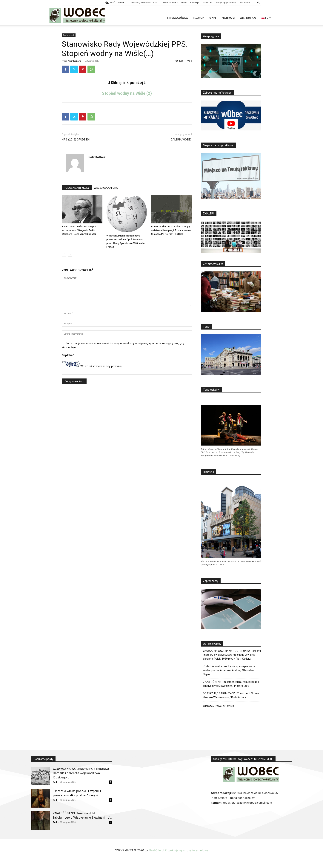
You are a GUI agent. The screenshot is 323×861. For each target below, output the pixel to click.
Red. (55, 781)
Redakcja (194, 2)
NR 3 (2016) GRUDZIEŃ (76, 139)
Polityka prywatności (226, 2)
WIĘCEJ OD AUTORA (106, 187)
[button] (258, 2)
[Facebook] (65, 69)
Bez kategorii (68, 35)
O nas (184, 2)
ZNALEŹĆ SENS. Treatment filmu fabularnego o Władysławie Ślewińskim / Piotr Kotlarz (231, 683)
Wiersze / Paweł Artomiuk (218, 705)
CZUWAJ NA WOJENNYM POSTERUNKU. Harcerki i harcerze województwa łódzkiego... (81, 773)
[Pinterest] (82, 69)
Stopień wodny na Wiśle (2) (127, 93)
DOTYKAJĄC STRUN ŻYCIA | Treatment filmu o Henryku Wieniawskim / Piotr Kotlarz (231, 695)
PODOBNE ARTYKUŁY (76, 187)
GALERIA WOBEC (181, 139)
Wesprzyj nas (248, 17)
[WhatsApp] (91, 69)
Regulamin (244, 2)
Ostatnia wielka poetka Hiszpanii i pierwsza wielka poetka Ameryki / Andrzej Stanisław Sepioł (229, 670)
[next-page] (70, 254)
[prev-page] (64, 254)
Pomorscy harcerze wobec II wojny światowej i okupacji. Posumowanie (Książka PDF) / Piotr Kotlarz (171, 230)
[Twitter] (74, 69)
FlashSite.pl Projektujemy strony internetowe (178, 850)
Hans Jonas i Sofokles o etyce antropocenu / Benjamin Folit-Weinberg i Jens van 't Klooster (79, 230)
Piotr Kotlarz (74, 60)
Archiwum (207, 2)
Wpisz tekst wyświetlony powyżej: (101, 366)
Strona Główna (170, 2)
